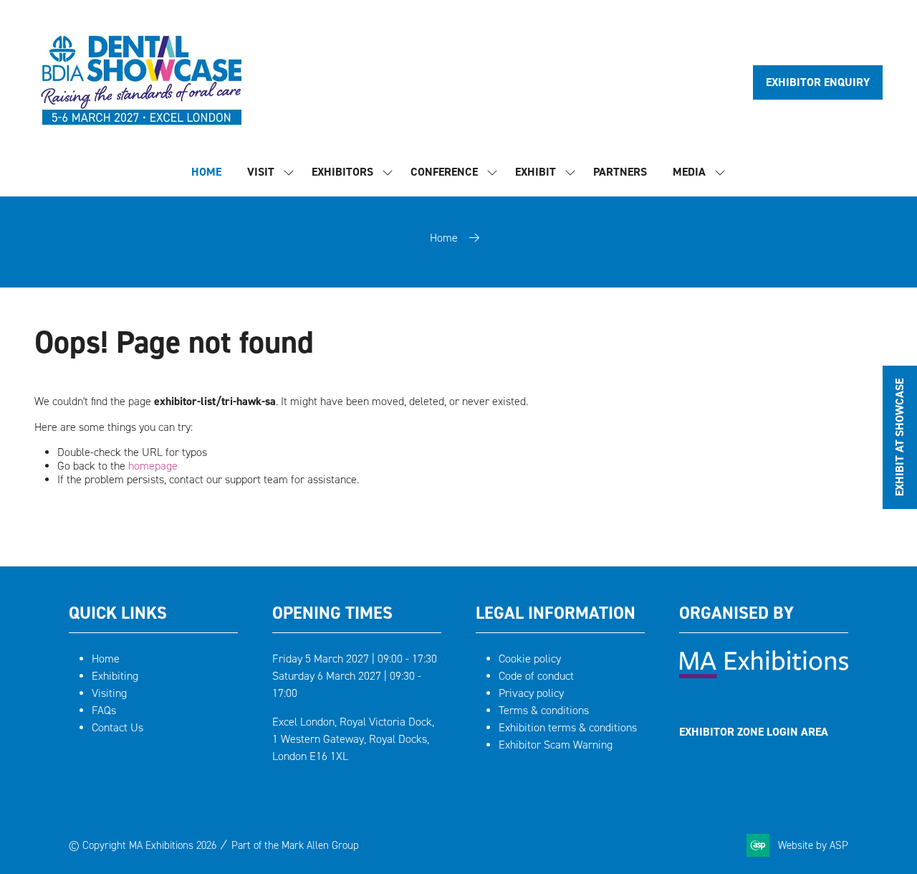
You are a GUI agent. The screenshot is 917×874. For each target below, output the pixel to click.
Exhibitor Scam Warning (556, 744)
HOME (206, 171)
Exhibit (535, 171)
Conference (444, 171)
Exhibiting (115, 676)
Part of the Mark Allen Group (295, 845)
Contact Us (117, 727)
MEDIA (689, 171)
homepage (153, 465)
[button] (818, 82)
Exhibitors (342, 171)
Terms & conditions (544, 710)
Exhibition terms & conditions (568, 727)
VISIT (260, 171)
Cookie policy (530, 658)
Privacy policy (531, 693)
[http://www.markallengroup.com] (763, 674)
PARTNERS (620, 171)
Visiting (109, 693)
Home (444, 237)
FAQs (104, 710)
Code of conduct (536, 676)
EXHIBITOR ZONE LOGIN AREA (753, 731)
